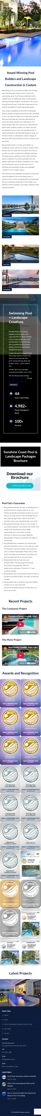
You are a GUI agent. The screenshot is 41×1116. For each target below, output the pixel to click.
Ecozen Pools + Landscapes (18, 381)
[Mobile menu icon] (38, 5)
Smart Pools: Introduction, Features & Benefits (21, 1076)
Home (6, 1015)
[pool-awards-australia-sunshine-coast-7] (30, 779)
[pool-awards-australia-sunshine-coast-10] (10, 836)
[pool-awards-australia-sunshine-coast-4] (30, 722)
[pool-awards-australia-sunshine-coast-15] (30, 894)
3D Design (7, 1029)
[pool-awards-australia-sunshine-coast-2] (30, 693)
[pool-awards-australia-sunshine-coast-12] (30, 922)
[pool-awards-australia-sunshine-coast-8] (10, 808)
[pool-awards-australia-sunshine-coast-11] (30, 836)
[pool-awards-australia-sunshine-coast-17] (10, 951)
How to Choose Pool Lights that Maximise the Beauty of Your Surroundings (21, 1094)
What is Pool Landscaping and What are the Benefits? (21, 1085)
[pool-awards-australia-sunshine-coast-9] (30, 808)
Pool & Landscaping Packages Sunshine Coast (18, 1024)
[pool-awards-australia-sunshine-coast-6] (10, 779)
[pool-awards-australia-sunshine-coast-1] (10, 693)
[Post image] (4, 1077)
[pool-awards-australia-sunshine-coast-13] (30, 951)
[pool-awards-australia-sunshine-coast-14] (10, 894)
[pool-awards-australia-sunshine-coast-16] (10, 922)
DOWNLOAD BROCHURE (21, 486)
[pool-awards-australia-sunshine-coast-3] (10, 722)
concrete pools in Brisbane (17, 378)
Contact (6, 1033)
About (6, 1020)
